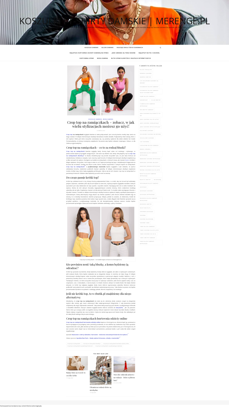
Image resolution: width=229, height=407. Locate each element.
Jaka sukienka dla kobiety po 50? (150, 114)
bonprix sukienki (146, 73)
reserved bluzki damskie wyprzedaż (148, 199)
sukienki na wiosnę (146, 219)
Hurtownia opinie (87, 58)
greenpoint (144, 100)
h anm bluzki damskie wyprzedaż (147, 105)
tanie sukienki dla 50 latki (149, 230)
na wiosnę (157, 179)
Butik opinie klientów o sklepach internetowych (131, 58)
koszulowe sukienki (147, 138)
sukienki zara (144, 222)
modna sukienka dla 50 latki (150, 170)
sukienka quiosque (146, 211)
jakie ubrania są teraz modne (123, 53)
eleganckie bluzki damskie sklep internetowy (149, 91)
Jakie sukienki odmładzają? (149, 123)
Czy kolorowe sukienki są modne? (149, 82)
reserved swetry (146, 204)
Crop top (69, 134)
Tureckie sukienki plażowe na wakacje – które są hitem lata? (124, 377)
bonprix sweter (145, 77)
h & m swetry (156, 100)
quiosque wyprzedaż (147, 194)
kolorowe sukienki (146, 130)
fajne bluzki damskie (147, 96)
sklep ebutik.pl (145, 208)
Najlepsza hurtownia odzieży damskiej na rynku (89, 53)
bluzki (127, 160)
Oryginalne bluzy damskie (149, 183)
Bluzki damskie (108, 47)
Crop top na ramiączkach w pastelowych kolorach (80, 346)
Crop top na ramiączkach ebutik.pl (91, 343)
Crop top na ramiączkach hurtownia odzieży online (83, 322)
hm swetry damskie (146, 109)
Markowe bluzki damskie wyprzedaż (148, 154)
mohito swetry (145, 179)
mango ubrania (145, 149)
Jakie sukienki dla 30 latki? (149, 119)
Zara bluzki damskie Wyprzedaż (147, 242)
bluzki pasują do (146, 69)
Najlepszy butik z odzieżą (149, 53)
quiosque (143, 187)
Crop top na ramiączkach (75, 151)
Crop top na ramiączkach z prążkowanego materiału (108, 346)
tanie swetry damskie (147, 237)
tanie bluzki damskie (147, 226)
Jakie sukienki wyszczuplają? (150, 126)
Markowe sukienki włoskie (149, 162)
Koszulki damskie (91, 47)
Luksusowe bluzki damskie (149, 145)
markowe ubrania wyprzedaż (150, 166)
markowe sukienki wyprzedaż (150, 158)
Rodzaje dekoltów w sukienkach (130, 47)
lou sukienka (144, 141)
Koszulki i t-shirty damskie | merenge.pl (114, 20)
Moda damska (102, 58)
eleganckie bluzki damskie (149, 86)
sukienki (143, 215)
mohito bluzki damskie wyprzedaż (148, 175)
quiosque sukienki (146, 190)
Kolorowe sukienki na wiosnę (150, 134)
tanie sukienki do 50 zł (148, 234)
